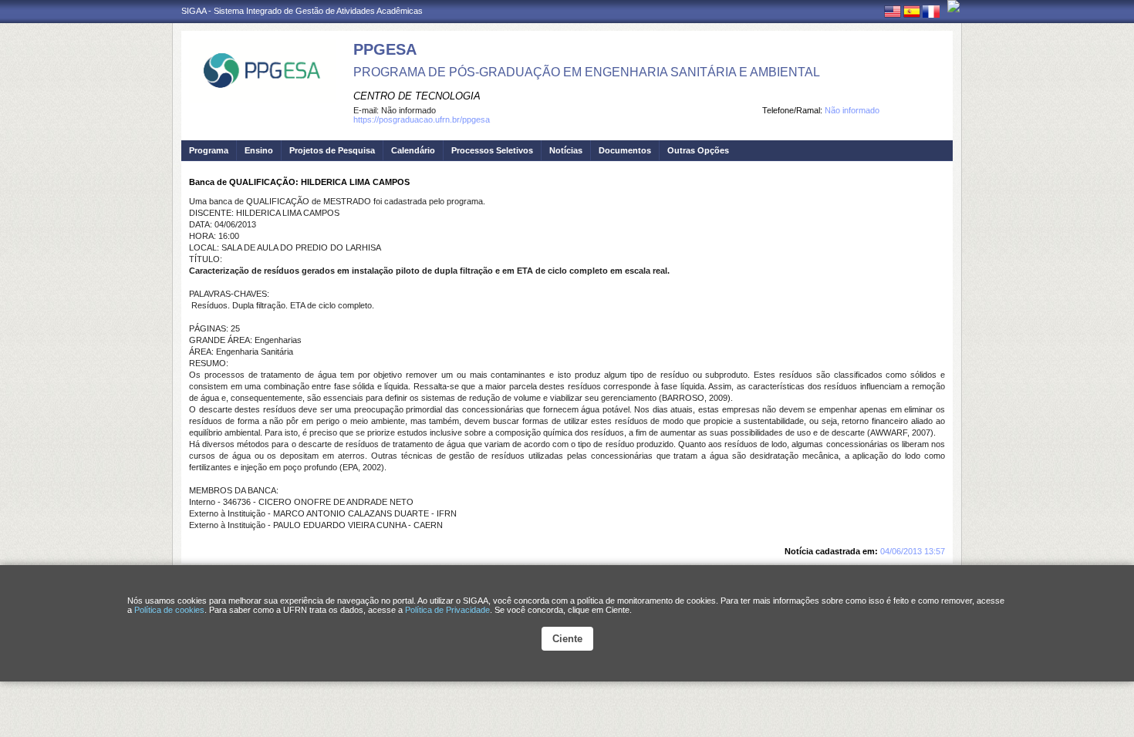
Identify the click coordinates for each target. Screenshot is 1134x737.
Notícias (565, 150)
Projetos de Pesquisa (332, 150)
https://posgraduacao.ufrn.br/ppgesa (421, 119)
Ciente (567, 638)
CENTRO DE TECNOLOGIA (417, 96)
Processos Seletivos (492, 150)
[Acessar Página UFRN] (953, 6)
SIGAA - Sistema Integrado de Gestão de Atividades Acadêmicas (302, 10)
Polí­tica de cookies (169, 609)
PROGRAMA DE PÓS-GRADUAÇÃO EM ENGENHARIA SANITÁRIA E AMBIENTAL (586, 72)
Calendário (413, 150)
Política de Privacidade (447, 609)
